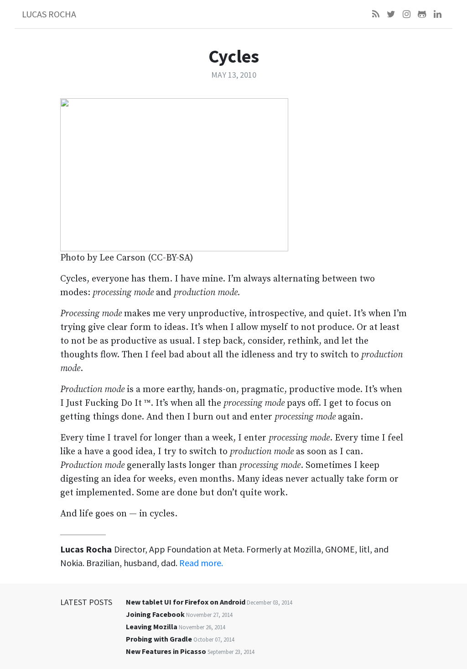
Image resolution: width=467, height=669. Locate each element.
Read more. (201, 562)
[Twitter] (391, 14)
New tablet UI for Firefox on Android (185, 601)
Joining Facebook (155, 614)
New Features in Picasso (166, 651)
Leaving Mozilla (151, 626)
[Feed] (375, 14)
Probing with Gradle (159, 638)
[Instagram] (406, 14)
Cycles (233, 56)
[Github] (422, 14)
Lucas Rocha (49, 14)
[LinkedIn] (437, 14)
